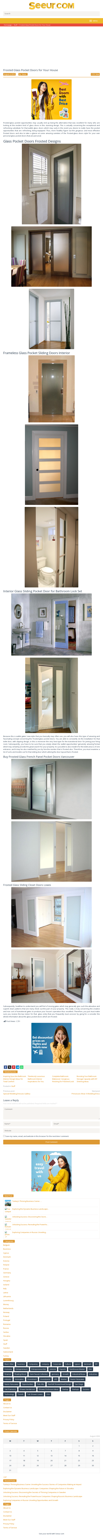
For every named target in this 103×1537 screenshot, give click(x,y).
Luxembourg (8, 1300)
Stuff (13, 1086)
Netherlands (8, 1308)
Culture (68, 1364)
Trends (20, 1394)
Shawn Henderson (27, 1389)
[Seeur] (51, 6)
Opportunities (27, 1384)
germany (55, 1374)
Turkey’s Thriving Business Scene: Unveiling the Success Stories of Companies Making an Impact (42, 1484)
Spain (5, 1340)
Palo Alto (40, 1384)
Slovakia (6, 1336)
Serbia (6, 1332)
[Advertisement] (51, 46)
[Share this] (5, 1067)
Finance (8, 1374)
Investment (32, 1379)
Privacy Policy (8, 1419)
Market (64, 1379)
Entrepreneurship (38, 1369)
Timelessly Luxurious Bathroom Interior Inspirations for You (36, 1079)
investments (45, 1379)
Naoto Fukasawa (77, 1379)
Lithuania (7, 1296)
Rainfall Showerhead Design (59, 1384)
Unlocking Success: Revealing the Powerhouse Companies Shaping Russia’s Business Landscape (42, 1496)
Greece (6, 1276)
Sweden (6, 1348)
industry (8, 1379)
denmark (87, 1364)
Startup (65, 1389)
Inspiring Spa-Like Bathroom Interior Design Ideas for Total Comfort (14, 1079)
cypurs (77, 1364)
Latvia (5, 1292)
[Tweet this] (9, 1067)
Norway (6, 1312)
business (21, 1364)
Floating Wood (20, 1374)
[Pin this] (13, 1067)
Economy (8, 1369)
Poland (6, 1316)
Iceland (6, 1284)
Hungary (6, 1280)
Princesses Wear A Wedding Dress (86, 1092)
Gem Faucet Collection (39, 1374)
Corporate (57, 1364)
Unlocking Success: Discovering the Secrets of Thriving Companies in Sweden (34, 1492)
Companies (33, 1364)
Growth (66, 1374)
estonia (53, 1369)
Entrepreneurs (22, 1369)
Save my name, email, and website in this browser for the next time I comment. (37, 1136)
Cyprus (6, 1253)
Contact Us (7, 1407)
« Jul (4, 1477)
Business (7, 1249)
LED (55, 1379)
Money (6, 1304)
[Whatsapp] (21, 1067)
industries (93, 1374)
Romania (6, 1324)
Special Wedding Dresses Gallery (16, 1092)
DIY (96, 1364)
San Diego (79, 1384)
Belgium (6, 1245)
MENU (95, 21)
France (6, 1269)
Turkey (6, 1356)
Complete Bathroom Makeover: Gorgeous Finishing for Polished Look (63, 1079)
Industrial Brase (78, 1374)
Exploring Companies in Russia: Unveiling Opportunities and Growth (30, 1500)
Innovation (19, 1379)
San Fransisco (10, 1389)
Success (86, 1389)
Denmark (7, 1257)
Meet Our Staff (9, 1415)
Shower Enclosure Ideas (48, 1389)
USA (48, 1394)
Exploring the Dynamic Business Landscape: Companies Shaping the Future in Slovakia (38, 1488)
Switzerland (8, 1352)
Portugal (6, 1320)
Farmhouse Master (77, 1369)
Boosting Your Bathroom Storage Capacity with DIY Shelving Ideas (87, 1079)
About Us (7, 1403)
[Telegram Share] (17, 1067)
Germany (7, 1272)
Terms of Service (10, 1423)
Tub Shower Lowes (35, 1394)
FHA (90, 1369)
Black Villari (9, 1364)
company (45, 1364)
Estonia (6, 1261)
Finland (6, 1265)
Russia (6, 1328)
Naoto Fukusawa (11, 1384)
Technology (9, 1394)
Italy (5, 1288)
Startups (75, 1389)
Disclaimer (7, 1411)
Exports (63, 1369)
